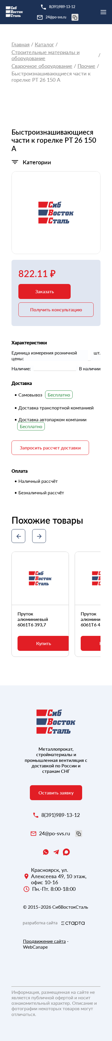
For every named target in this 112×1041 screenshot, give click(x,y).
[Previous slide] (18, 536)
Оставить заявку (56, 792)
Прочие (86, 66)
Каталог (44, 44)
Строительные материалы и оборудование (45, 55)
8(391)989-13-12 (62, 7)
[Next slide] (39, 536)
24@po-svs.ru (56, 17)
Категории (37, 162)
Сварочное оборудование (41, 66)
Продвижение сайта (44, 941)
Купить (43, 643)
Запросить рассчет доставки (50, 447)
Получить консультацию (56, 309)
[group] (56, 212)
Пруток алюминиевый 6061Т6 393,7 (33, 619)
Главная (20, 44)
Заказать (44, 291)
